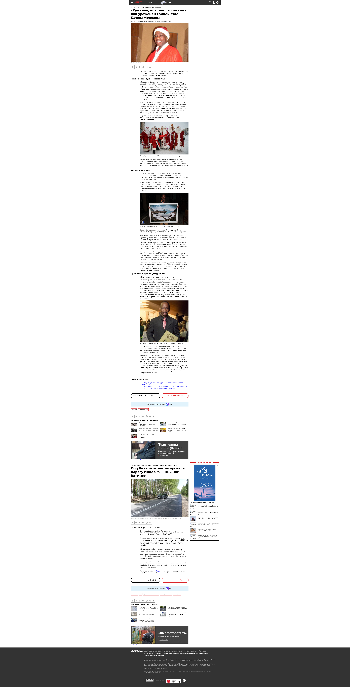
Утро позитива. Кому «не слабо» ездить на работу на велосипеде (177, 423)
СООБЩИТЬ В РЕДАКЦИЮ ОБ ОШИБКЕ (154, 655)
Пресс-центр (163, 650)
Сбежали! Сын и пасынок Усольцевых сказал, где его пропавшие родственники (208, 524)
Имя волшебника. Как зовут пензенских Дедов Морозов (165, 386)
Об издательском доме (151, 650)
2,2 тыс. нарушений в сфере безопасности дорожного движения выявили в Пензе (146, 620)
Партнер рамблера (159, 680)
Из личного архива (136, 62)
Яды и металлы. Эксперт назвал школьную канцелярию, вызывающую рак (207, 530)
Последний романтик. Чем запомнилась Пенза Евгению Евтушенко (147, 424)
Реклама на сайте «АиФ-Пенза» (153, 652)
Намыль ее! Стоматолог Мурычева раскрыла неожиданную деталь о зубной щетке (207, 536)
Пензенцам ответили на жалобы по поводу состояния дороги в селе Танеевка (148, 614)
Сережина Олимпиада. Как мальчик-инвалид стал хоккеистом (146, 436)
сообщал (157, 571)
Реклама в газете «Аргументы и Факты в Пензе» (192, 652)
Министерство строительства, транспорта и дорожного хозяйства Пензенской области (156, 518)
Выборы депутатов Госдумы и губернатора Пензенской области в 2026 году (186, 653)
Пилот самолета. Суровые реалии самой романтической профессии (148, 429)
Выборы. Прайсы (149, 653)
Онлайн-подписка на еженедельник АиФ (194, 650)
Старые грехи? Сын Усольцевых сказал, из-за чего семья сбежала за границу (208, 512)
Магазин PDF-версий (175, 650)
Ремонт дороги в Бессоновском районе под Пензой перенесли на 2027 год (148, 608)
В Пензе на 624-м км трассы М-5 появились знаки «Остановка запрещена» (177, 614)
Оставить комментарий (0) (175, 395)
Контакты (158, 653)
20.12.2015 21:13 (135, 7)
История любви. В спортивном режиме (159, 388)
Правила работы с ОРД (170, 652)
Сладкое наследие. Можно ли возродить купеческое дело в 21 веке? (177, 430)
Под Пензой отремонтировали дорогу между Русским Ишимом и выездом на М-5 (177, 608)
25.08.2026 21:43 (135, 465)
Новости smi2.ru (137, 460)
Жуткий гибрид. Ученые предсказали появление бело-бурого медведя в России (208, 506)
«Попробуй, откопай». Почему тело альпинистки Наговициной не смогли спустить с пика (208, 518)
